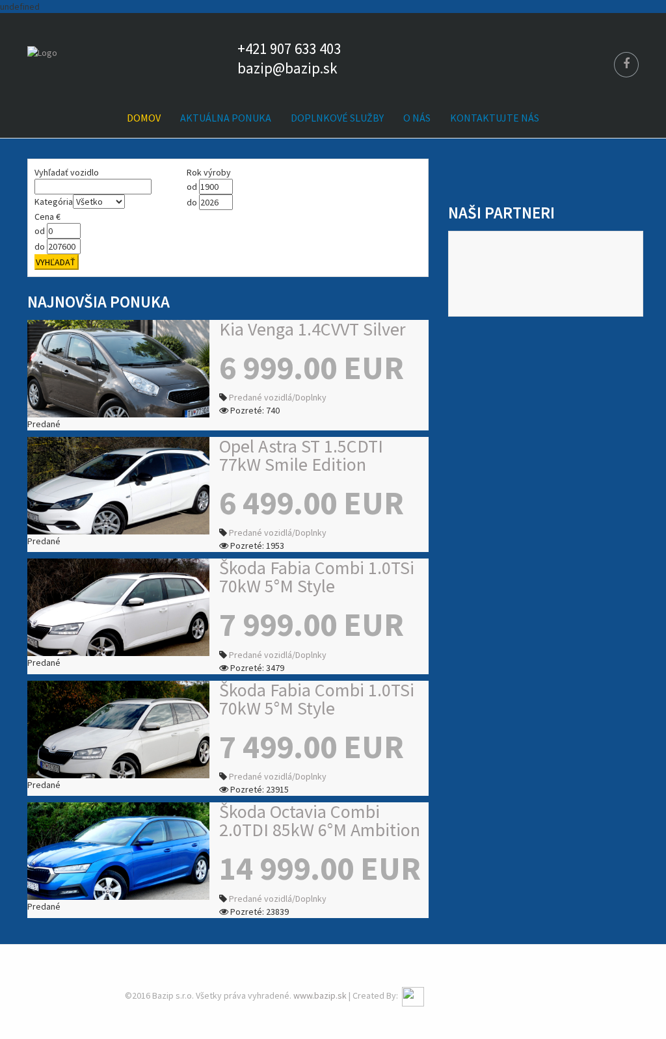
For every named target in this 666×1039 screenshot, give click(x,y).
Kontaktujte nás (494, 117)
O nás (417, 117)
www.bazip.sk (320, 995)
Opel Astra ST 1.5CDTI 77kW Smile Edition (301, 455)
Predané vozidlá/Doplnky (277, 397)
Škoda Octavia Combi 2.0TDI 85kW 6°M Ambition (319, 820)
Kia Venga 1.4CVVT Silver (312, 329)
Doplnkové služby (337, 117)
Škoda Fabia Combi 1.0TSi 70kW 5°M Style (316, 577)
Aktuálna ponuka (225, 117)
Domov (144, 117)
